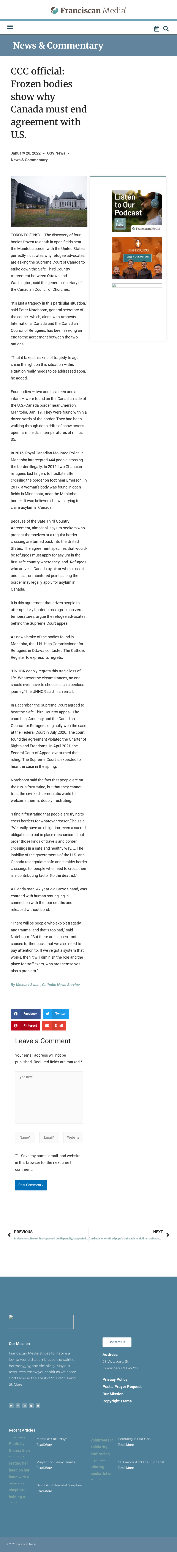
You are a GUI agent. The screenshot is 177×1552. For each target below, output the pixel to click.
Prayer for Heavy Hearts (55, 1462)
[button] (10, 27)
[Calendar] (157, 28)
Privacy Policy (115, 1379)
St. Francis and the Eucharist (141, 1462)
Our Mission (19, 1343)
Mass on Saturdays (51, 1439)
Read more (44, 1445)
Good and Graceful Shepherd (60, 1485)
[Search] (167, 28)
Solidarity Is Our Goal (135, 1439)
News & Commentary (58, 45)
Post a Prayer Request (122, 1386)
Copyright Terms (117, 1401)
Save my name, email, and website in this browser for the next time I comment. (48, 1163)
